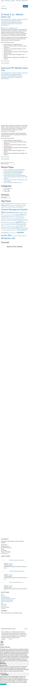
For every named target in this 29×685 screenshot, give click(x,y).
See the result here (5, 61)
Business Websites (5, 597)
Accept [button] (10, 639)
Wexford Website (14, 235)
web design (18, 228)
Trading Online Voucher (11, 226)
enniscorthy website (10, 22)
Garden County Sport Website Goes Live (13, 182)
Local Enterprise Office (19, 216)
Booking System (13, 205)
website (7, 232)
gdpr (13, 214)
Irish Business (12, 216)
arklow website (4, 20)
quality (20, 222)
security (8, 224)
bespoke (4, 205)
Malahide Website (11, 218)
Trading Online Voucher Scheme (8, 598)
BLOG (2, 0)
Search (25, 6)
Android (3, 203)
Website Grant (14, 232)
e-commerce (11, 212)
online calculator (15, 23)
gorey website (21, 215)
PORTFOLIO (8, 0)
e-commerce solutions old (7, 601)
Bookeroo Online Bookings (7, 600)
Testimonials (4, 604)
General (5, 190)
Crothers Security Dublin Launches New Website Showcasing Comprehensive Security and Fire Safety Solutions (16, 177)
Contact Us (3, 606)
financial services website (7, 214)
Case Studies (7, 188)
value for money (7, 228)
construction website (17, 207)
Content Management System (14, 20)
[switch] (0, 674)
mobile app (18, 218)
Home (2, 594)
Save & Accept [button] (3, 684)
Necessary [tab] (2, 662)
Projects (19, 19)
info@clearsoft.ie (5, 553)
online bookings (7, 23)
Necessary (3, 663)
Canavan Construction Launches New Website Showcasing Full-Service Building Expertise (14, 170)
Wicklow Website (22, 235)
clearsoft (9, 207)
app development (10, 203)
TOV (5, 226)
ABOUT (13, 0)
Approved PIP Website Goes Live (14, 69)
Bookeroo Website (5, 607)
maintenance (4, 218)
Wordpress (6, 25)
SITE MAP (18, 0)
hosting (3, 216)
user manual (20, 226)
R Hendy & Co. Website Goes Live (12, 15)
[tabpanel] (14, 669)
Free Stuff (3, 608)
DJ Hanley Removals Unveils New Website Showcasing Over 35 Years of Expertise (13, 173)
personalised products (11, 222)
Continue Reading (5, 63)
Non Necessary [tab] (3, 673)
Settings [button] (3, 639)
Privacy (26, 628)
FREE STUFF (24, 0)
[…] (6, 568)
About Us (3, 596)
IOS (7, 216)
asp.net (24, 203)
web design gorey (13, 230)
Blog (2, 603)
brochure (20, 205)
